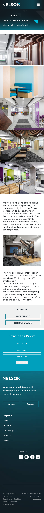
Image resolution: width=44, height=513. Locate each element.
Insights (7, 435)
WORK (12, 15)
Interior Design (23, 322)
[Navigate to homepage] (11, 4)
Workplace (23, 316)
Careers (30, 404)
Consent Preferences (10, 503)
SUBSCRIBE (22, 362)
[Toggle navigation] (38, 4)
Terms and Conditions (7, 497)
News (6, 440)
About (6, 420)
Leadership (9, 430)
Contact (11, 404)
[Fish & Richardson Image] (22, 49)
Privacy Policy (9, 493)
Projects (7, 425)
